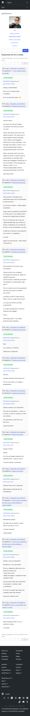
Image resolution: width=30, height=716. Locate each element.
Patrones (18, 659)
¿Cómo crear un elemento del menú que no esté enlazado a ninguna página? (14, 503)
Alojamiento (5, 656)
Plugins (18, 656)
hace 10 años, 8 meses (9, 116)
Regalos (19, 673)
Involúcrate (19, 664)
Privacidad (5, 659)
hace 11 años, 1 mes (8, 445)
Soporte (4, 667)
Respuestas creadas (14, 36)
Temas (18, 653)
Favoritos (14, 45)
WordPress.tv (6, 673)
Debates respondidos (14, 39)
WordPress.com (7, 678)
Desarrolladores (6, 670)
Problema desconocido (18, 106)
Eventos (18, 667)
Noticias (4, 653)
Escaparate (19, 650)
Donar (18, 670)
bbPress (5, 684)
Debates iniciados (14, 33)
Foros (3, 7)
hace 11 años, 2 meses (9, 515)
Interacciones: (14, 42)
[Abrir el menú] (27, 2)
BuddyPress (6, 687)
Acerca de (5, 650)
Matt (4, 681)
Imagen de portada (17, 434)
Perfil (14, 30)
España (7, 694)
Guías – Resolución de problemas (15, 68)
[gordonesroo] (15, 22)
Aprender (4, 664)
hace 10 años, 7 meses (9, 83)
